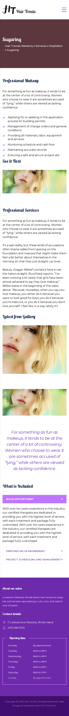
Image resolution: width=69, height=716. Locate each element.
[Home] (19, 9)
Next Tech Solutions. (46, 705)
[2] (34, 349)
